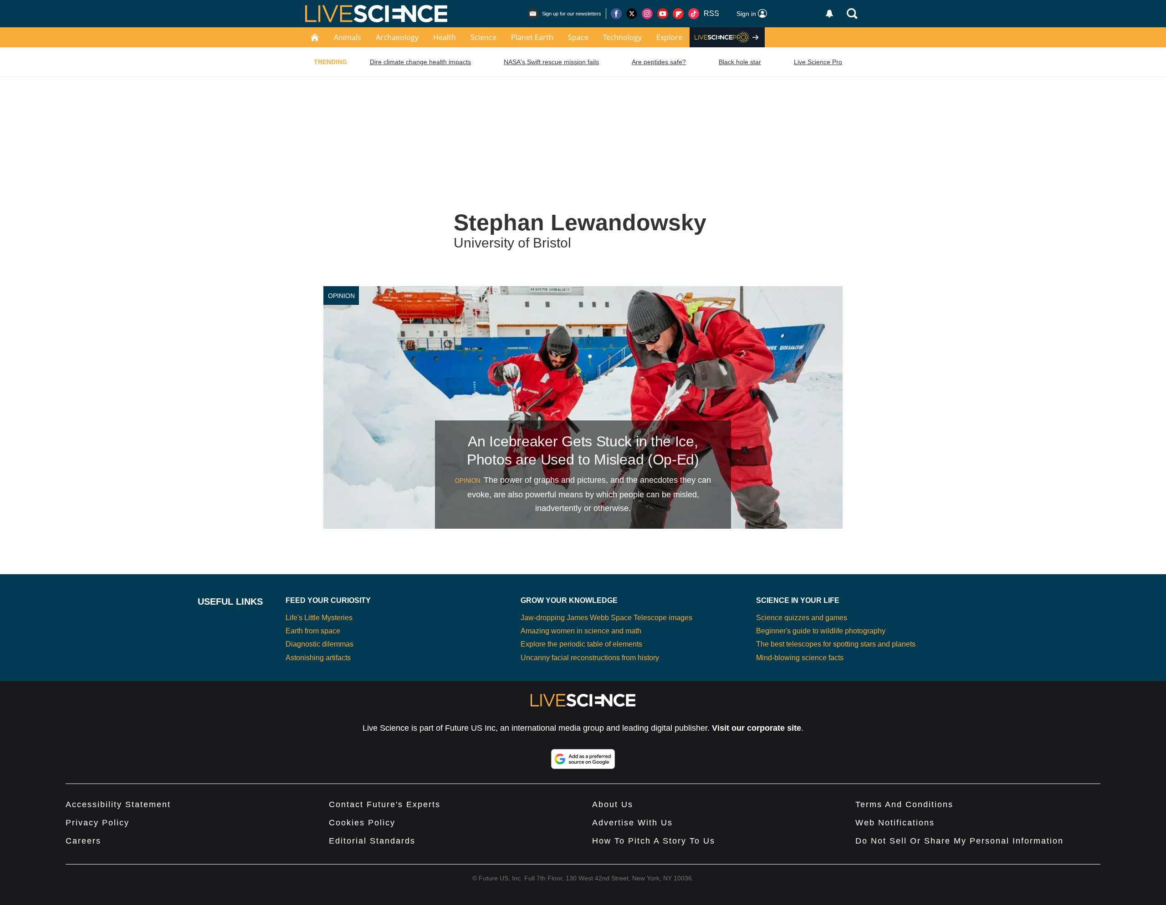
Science (483, 37)
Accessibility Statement (118, 804)
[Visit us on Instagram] (647, 13)
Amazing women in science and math (581, 631)
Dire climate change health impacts (420, 62)
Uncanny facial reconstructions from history (590, 658)
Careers (83, 840)
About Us (612, 804)
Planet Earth (532, 37)
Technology (622, 37)
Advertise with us (632, 822)
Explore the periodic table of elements (581, 644)
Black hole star (740, 62)
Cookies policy (362, 822)
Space (578, 37)
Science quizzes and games (801, 618)
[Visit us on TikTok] (693, 13)
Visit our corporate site (756, 728)
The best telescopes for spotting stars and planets (835, 644)
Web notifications (895, 822)
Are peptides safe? (659, 62)
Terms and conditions (904, 804)
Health (444, 37)
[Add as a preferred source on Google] (583, 759)
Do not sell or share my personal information (959, 840)
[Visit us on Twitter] (631, 13)
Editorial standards (372, 840)
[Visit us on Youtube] (662, 13)
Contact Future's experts (384, 804)
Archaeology (397, 37)
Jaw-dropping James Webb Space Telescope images (606, 618)
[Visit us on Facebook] (616, 13)
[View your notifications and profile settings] (829, 14)
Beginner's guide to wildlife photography (820, 631)
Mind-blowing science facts (800, 658)
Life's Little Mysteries (319, 618)
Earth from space (313, 631)
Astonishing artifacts (318, 658)
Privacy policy (97, 822)
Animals (347, 37)
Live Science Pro (818, 62)
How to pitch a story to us (653, 840)
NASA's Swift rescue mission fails (551, 62)
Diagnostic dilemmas (319, 644)
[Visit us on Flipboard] (678, 13)
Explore (669, 37)
